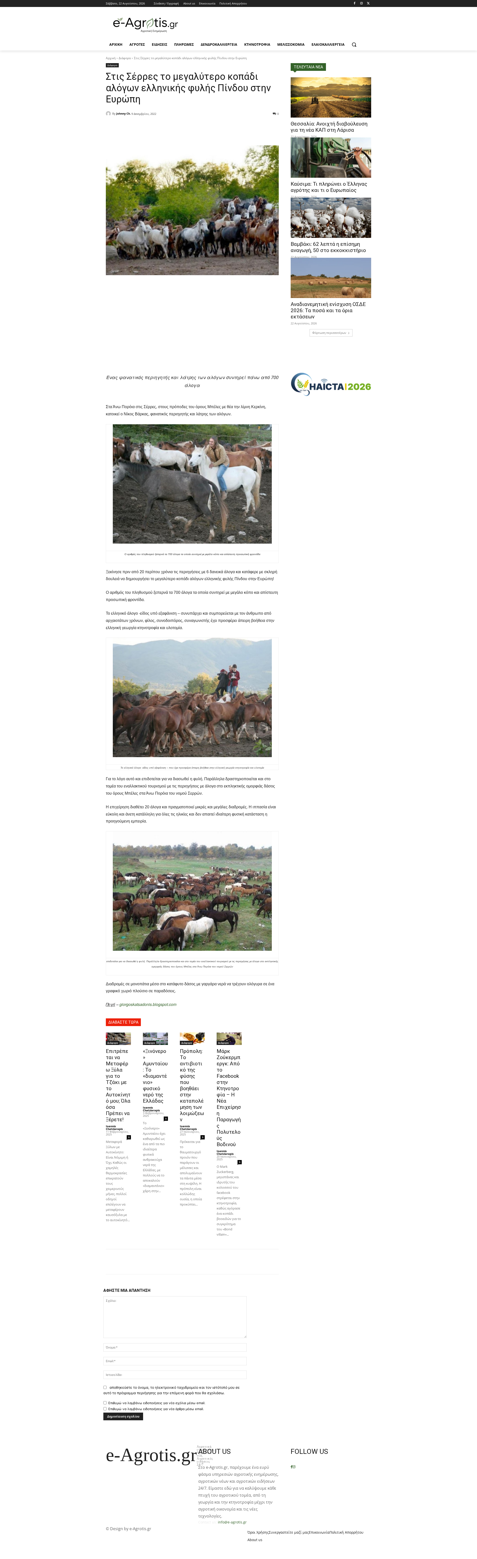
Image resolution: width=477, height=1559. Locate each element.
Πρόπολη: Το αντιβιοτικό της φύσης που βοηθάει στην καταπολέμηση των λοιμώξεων (192, 1085)
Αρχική (111, 58)
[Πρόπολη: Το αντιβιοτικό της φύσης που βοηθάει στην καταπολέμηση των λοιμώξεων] (192, 1039)
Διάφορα (125, 58)
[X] (368, 3)
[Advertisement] (192, 334)
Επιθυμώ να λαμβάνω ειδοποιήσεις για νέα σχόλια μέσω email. (156, 1403)
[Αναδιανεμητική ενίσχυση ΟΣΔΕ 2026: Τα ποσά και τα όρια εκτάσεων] (331, 278)
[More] (173, 126)
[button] (354, 44)
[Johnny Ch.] (109, 113)
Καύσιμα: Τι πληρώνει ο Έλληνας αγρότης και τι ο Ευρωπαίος (329, 187)
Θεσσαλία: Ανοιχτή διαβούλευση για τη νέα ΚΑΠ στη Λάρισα (329, 127)
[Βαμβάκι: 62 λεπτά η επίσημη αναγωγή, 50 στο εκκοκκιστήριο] (331, 218)
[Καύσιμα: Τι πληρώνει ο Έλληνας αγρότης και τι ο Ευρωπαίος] (331, 157)
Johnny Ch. (123, 113)
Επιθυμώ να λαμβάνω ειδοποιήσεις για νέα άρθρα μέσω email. (156, 1409)
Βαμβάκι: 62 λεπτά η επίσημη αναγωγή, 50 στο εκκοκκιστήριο (328, 247)
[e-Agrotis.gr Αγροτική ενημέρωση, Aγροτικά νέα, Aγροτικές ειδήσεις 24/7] (145, 25)
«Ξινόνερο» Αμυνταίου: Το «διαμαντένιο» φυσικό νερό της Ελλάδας (155, 1076)
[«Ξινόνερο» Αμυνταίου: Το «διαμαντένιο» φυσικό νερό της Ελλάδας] (155, 1039)
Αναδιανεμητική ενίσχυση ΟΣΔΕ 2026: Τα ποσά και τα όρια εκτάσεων (328, 310)
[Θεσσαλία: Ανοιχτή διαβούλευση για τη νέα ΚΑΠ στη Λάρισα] (331, 97)
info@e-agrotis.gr (232, 1522)
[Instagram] (361, 3)
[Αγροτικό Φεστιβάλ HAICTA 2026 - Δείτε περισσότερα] (331, 382)
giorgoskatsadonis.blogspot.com (147, 1004)
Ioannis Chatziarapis (114, 1127)
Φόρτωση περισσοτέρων (329, 333)
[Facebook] (355, 3)
